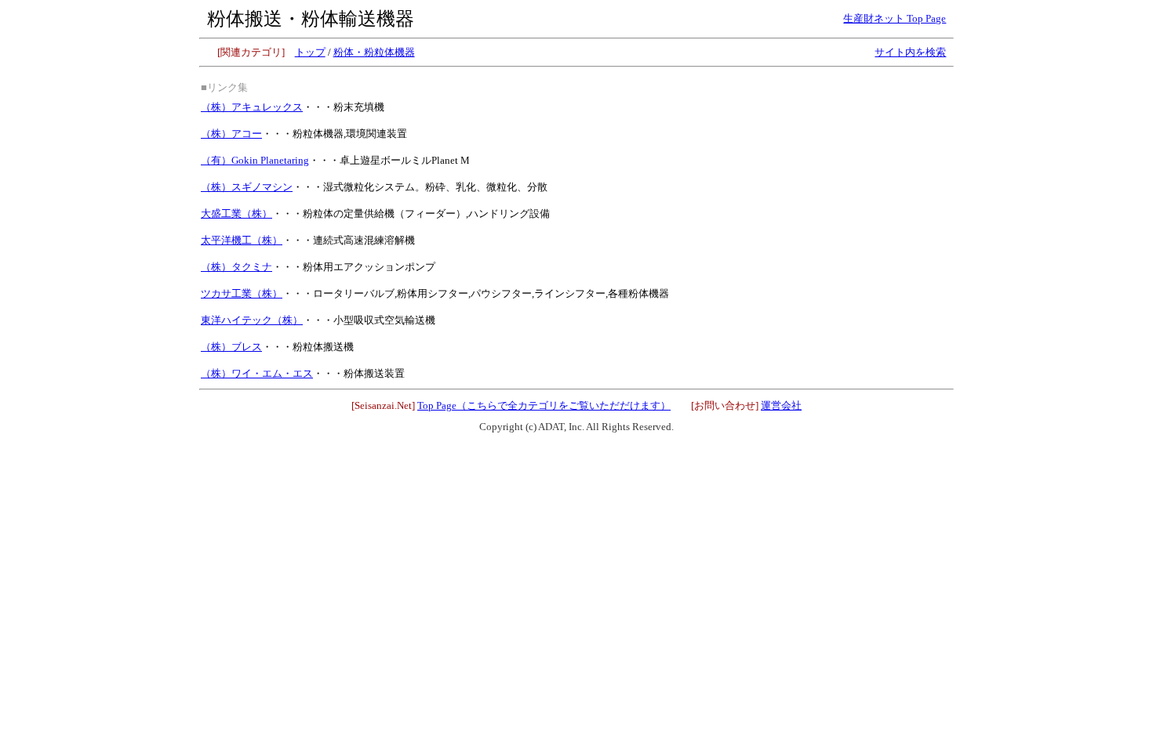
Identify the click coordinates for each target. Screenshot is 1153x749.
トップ (310, 52)
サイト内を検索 (910, 52)
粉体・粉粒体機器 (374, 52)
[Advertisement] (834, 173)
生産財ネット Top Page (894, 18)
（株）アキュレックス (252, 107)
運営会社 (781, 405)
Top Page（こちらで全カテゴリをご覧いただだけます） (544, 405)
